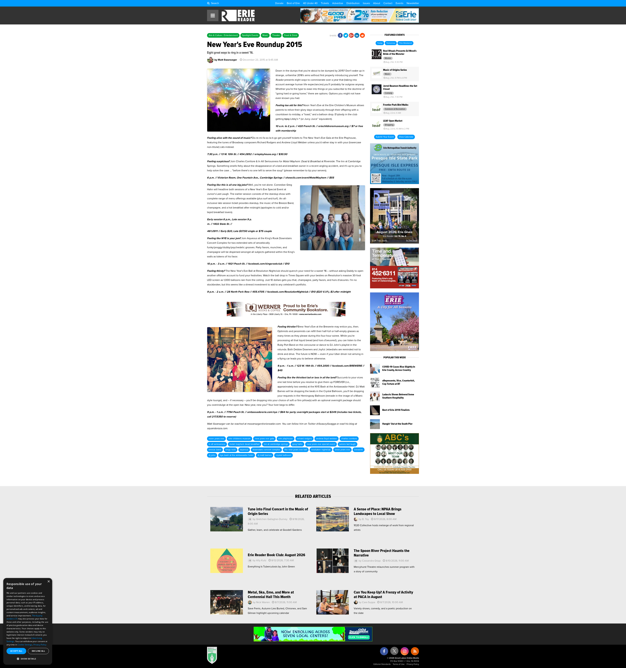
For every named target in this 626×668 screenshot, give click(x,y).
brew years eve (342, 450)
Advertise (337, 3)
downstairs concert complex (266, 450)
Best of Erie (293, 3)
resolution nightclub (321, 450)
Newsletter (413, 3)
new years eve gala (264, 439)
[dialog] (27, 621)
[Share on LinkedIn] (356, 35)
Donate (279, 3)
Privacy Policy (413, 664)
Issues (366, 3)
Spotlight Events (250, 35)
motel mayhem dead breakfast (245, 444)
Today (379, 43)
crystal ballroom (283, 455)
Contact (387, 3)
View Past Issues (379, 240)
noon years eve (216, 439)
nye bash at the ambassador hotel (236, 455)
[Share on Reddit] (362, 35)
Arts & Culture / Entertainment (223, 35)
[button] (28, 658)
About (376, 3)
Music (265, 35)
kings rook (230, 450)
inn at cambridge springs (276, 444)
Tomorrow (390, 43)
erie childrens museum (239, 439)
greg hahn (297, 444)
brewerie (358, 450)
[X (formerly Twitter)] (394, 652)
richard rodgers (304, 439)
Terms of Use (398, 664)
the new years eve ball (295, 450)
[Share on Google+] (351, 35)
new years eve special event (321, 444)
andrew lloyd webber (326, 439)
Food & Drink (290, 35)
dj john (212, 455)
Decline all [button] (38, 651)
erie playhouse (285, 439)
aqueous (244, 450)
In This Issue (411, 240)
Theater (276, 35)
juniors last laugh (347, 444)
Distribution (353, 3)
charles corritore (349, 439)
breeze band (215, 450)
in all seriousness (217, 444)
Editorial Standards (382, 664)
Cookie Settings (25, 644)
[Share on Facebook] (340, 35)
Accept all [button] (16, 651)
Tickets (325, 3)
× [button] (48, 581)
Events (399, 3)
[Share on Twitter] (345, 35)
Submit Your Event (385, 137)
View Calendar (406, 137)
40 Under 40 (310, 3)
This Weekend (405, 43)
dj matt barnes (265, 455)
